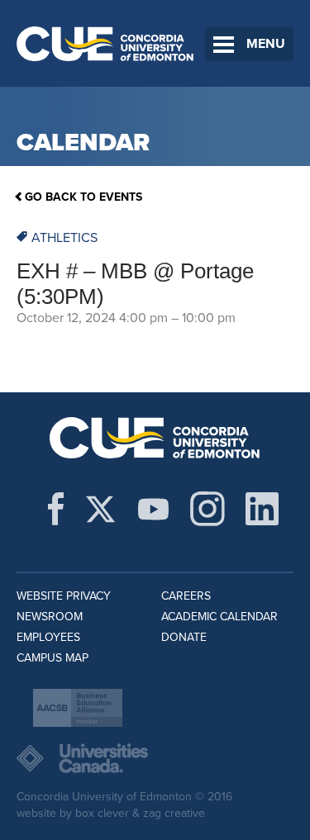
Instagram (207, 508)
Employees (48, 637)
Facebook (56, 508)
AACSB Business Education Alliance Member (77, 708)
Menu (265, 44)
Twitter (100, 508)
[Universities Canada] (155, 758)
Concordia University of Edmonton (105, 43)
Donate (184, 637)
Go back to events (83, 197)
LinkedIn (262, 508)
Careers (186, 596)
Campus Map (52, 658)
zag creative (174, 813)
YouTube (153, 508)
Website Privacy (64, 596)
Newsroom (50, 617)
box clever (102, 813)
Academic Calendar (219, 617)
